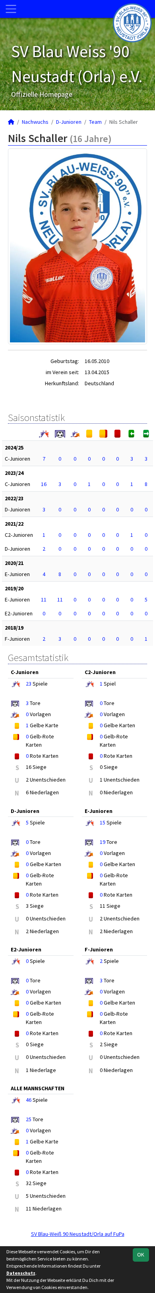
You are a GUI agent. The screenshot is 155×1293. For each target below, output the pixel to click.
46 (28, 1099)
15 (102, 822)
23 (28, 683)
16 (43, 484)
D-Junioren (68, 121)
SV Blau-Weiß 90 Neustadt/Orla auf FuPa (77, 1233)
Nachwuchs (35, 121)
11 (43, 599)
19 (102, 841)
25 (28, 1119)
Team (95, 121)
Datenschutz (20, 1273)
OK (140, 1254)
